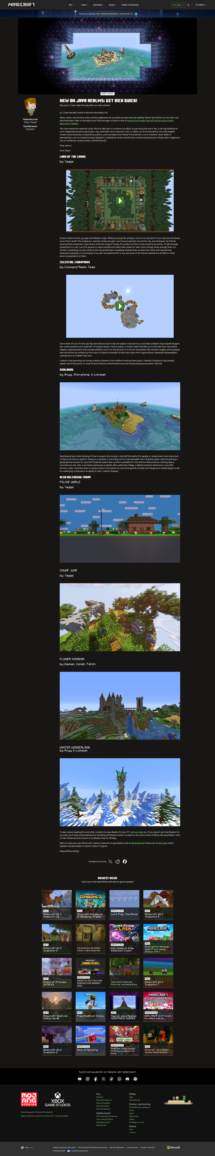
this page (162, 843)
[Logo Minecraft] (21, 5)
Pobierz (131, 1119)
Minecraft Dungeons (103, 1103)
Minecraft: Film (101, 1125)
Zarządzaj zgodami (61, 1116)
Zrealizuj (132, 1132)
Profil (131, 1129)
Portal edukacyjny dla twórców (106, 1116)
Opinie (131, 1113)
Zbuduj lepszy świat (103, 1122)
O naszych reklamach (147, 1147)
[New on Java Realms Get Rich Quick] (120, 200)
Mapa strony (133, 1116)
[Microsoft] (173, 1147)
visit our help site (139, 832)
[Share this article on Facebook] (125, 862)
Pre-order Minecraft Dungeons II (114, 14)
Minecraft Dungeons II (104, 1100)
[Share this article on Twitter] (110, 862)
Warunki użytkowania (117, 1147)
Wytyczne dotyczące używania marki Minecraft (37, 1116)
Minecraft (99, 1097)
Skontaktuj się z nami (136, 1122)
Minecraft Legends (102, 1106)
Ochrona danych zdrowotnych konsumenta (92, 1147)
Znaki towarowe (132, 1147)
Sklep (131, 1097)
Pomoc (131, 1110)
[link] (79, 1078)
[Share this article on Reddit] (117, 862)
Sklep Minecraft (134, 1100)
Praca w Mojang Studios (104, 1119)
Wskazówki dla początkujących (139, 1107)
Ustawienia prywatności (80, 1151)
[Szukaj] (190, 5)
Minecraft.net (138, 843)
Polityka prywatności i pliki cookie (64, 1147)
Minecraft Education (103, 1109)
